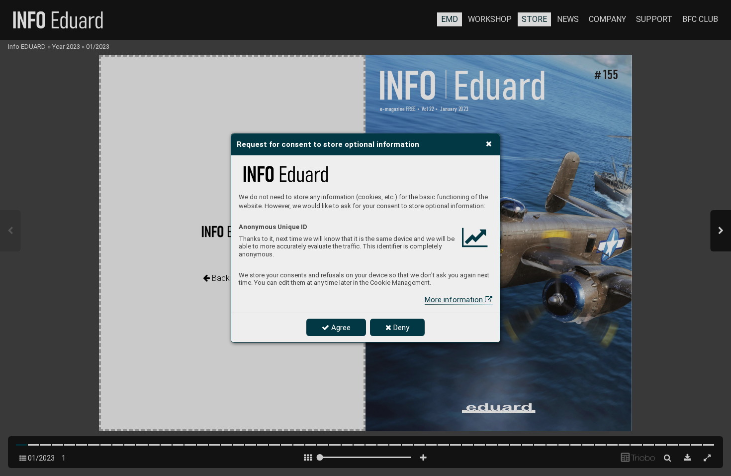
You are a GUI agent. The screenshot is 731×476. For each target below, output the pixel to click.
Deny (400, 327)
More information (455, 299)
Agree (340, 327)
